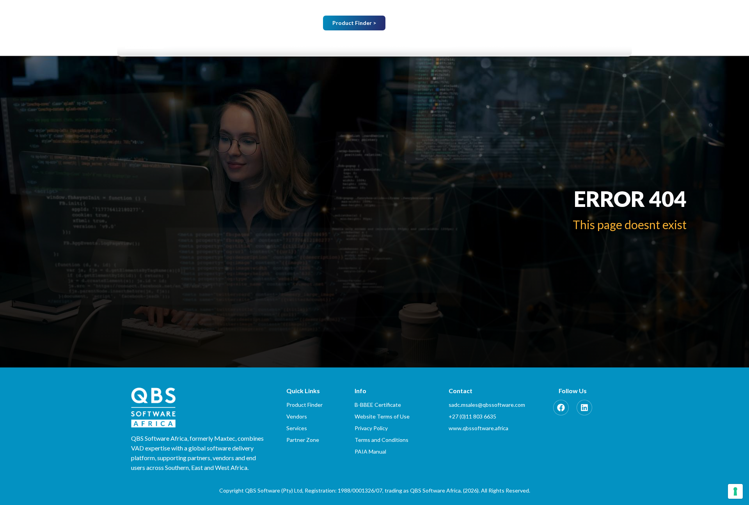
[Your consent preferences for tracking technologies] (735, 491)
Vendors (396, 44)
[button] (345, 44)
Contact (611, 44)
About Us (342, 44)
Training (493, 44)
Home (299, 44)
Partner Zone (552, 44)
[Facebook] (561, 407)
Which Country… (506, 23)
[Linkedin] (584, 407)
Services (448, 44)
